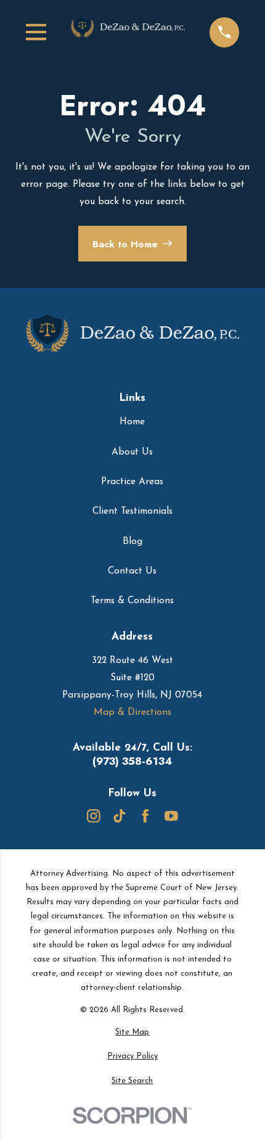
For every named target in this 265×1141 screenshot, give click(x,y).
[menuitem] (133, 1032)
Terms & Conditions (132, 601)
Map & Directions (132, 712)
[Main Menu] (36, 32)
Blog (132, 541)
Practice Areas (132, 482)
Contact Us (132, 571)
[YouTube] (171, 816)
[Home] (128, 32)
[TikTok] (119, 816)
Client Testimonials (132, 511)
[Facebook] (145, 816)
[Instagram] (93, 816)
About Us (132, 452)
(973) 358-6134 (132, 761)
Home (132, 422)
